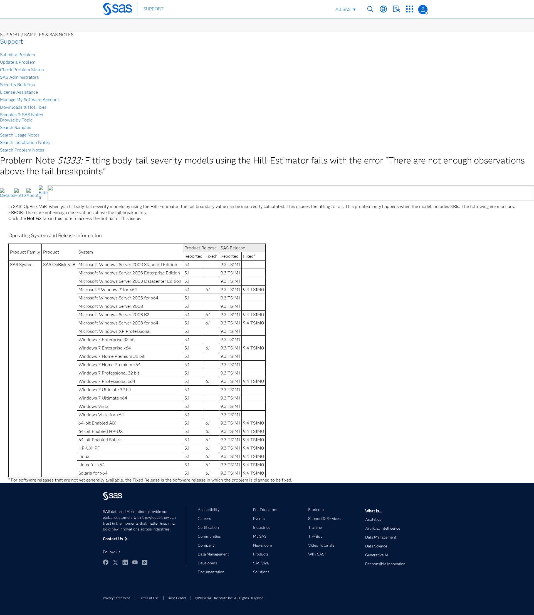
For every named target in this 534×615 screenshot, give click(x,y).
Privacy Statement (116, 598)
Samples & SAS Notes (21, 114)
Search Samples (15, 127)
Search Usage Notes (19, 135)
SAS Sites (409, 9)
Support (11, 41)
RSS (144, 562)
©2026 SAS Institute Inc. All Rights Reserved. (229, 598)
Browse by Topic (16, 120)
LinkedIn (125, 562)
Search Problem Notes (22, 150)
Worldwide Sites (383, 9)
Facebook (105, 562)
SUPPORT (154, 8)
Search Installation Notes (25, 142)
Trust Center (176, 598)
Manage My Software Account (29, 99)
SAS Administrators (19, 77)
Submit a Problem (17, 54)
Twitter (115, 562)
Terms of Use (149, 598)
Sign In (423, 9)
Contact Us (396, 9)
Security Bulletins (17, 84)
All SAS (342, 9)
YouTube (135, 562)
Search (370, 9)
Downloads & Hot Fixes (23, 107)
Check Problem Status (22, 69)
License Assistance (19, 92)
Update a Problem (17, 62)
